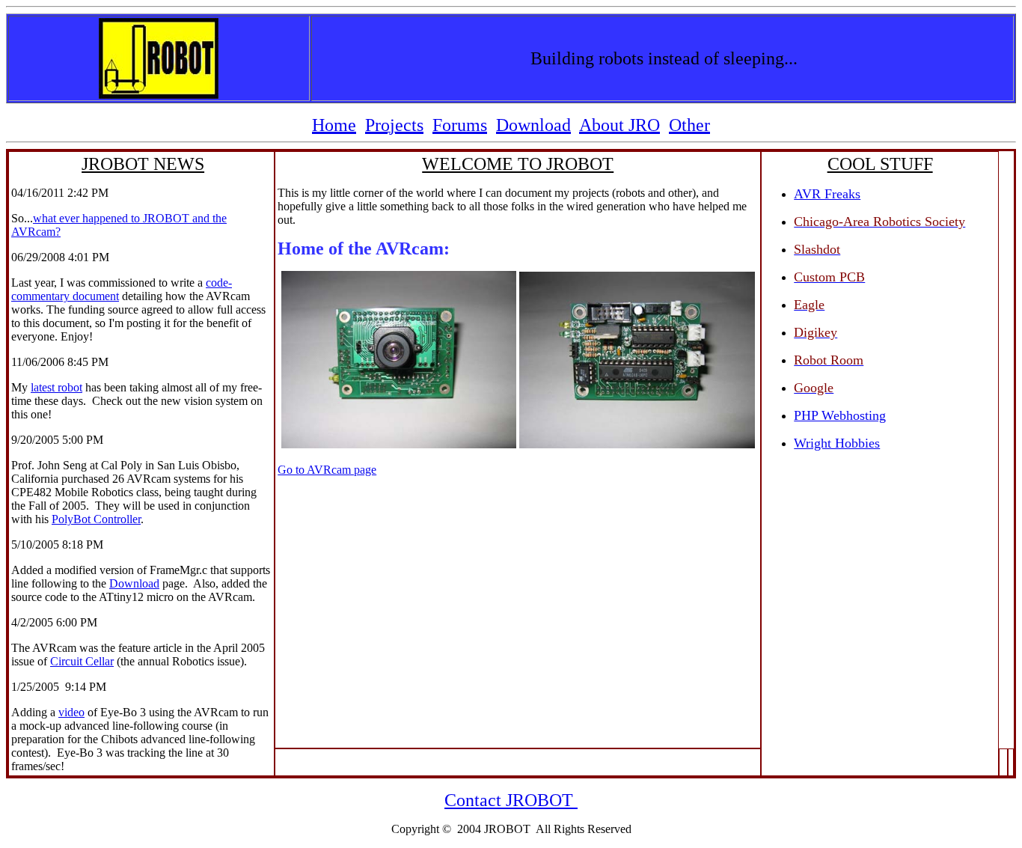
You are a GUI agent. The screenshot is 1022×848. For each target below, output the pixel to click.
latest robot (56, 387)
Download (134, 583)
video (71, 712)
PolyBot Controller (96, 519)
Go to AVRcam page (327, 469)
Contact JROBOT (508, 800)
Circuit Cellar (82, 661)
